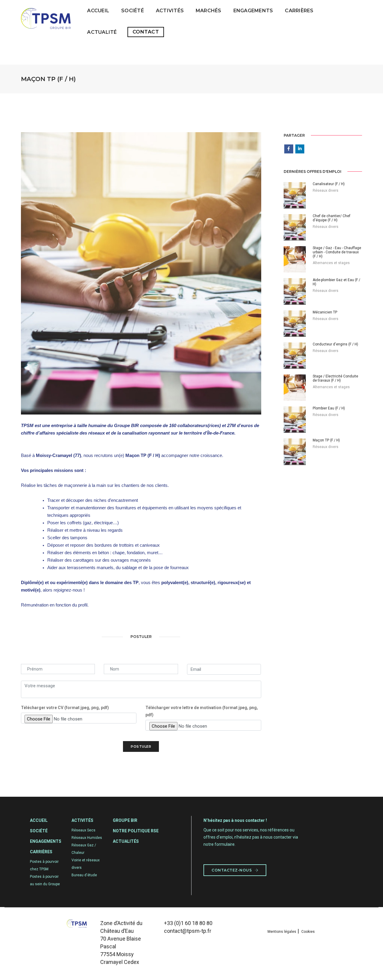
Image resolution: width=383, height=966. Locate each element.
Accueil (98, 10)
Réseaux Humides (87, 838)
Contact (146, 32)
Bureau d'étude (84, 875)
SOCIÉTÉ (132, 10)
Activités (170, 10)
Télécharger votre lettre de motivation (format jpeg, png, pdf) (201, 711)
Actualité (102, 32)
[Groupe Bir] (46, 21)
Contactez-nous (232, 870)
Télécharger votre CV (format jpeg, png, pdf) (65, 707)
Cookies (308, 932)
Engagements (253, 10)
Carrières (299, 10)
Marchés (208, 10)
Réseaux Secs (83, 830)
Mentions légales (282, 932)
